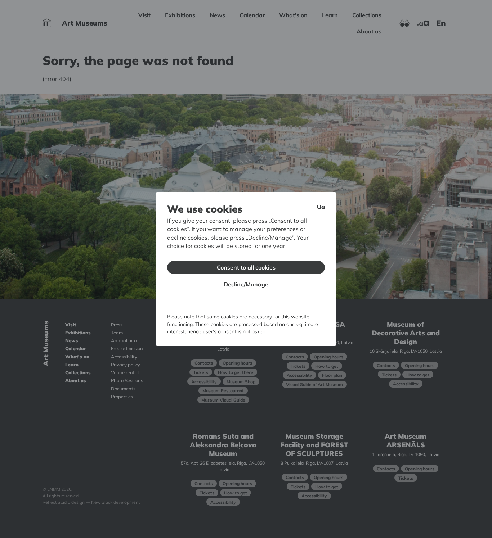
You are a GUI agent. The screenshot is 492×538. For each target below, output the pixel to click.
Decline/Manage (246, 284)
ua (321, 207)
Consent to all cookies (246, 267)
